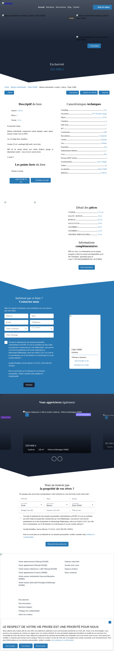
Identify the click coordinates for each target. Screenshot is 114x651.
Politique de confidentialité (29, 611)
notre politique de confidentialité (62, 640)
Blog (69, 7)
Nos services (61, 7)
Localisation (75, 503)
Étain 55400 (33, 87)
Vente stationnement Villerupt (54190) (33, 562)
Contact (76, 7)
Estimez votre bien (72, 562)
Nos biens (50, 7)
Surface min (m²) (53, 510)
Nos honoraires (25, 603)
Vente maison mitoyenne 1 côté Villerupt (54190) (38, 569)
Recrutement (24, 600)
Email (8, 322)
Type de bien (50, 503)
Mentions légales (25, 607)
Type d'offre (24, 503)
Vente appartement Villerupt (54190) (33, 565)
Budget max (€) (27, 510)
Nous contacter (71, 573)
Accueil (41, 7)
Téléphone (36, 322)
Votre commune (12, 329)
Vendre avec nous (72, 565)
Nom (34, 316)
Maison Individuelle (18, 87)
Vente (6, 87)
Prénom (9, 316)
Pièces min (76, 510)
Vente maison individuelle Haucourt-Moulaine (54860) (37, 577)
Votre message (12, 335)
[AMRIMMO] (16, 7)
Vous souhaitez (36, 327)
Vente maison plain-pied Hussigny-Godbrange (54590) (37, 584)
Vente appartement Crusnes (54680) (33, 573)
